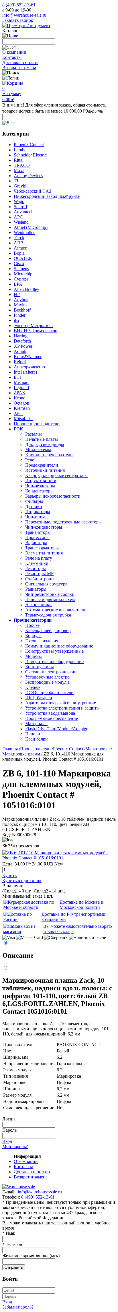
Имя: (8, 1233)
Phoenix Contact (68, 748)
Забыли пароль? (18, 1307)
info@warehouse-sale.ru (24, 15)
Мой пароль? (15, 1146)
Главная (10, 748)
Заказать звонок (17, 20)
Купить (9, 875)
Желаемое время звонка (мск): (31, 1255)
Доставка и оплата (20, 62)
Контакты (11, 57)
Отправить (14, 1267)
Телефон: (12, 1244)
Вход (7, 1141)
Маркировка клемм (21, 753)
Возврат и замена (19, 67)
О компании (14, 52)
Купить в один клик (22, 880)
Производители (35, 748)
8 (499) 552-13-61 (19, 4)
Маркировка (97, 748)
